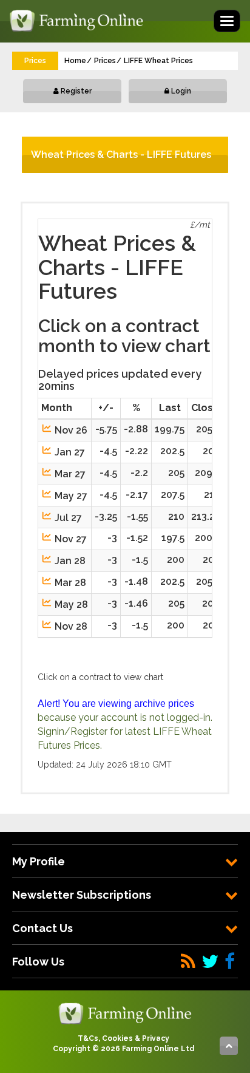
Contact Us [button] (42, 928)
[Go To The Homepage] (125, 1013)
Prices (105, 60)
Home (75, 60)
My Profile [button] (38, 861)
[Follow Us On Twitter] (209, 961)
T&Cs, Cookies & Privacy (123, 1038)
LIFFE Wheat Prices (158, 60)
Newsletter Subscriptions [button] (81, 894)
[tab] (125, 861)
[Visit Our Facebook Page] (230, 961)
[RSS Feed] (188, 961)
